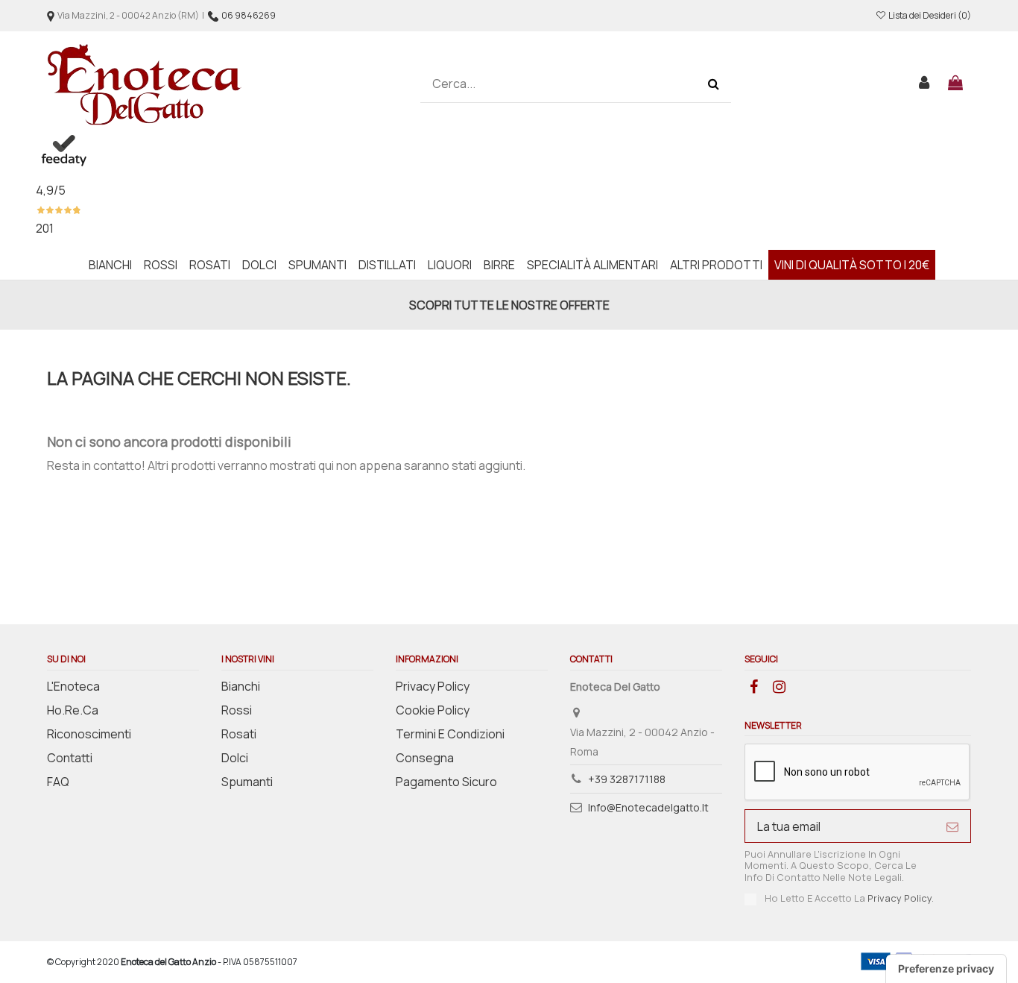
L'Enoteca (73, 686)
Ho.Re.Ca (72, 710)
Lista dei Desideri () (929, 15)
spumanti (247, 781)
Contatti (69, 758)
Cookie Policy (433, 710)
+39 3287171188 (627, 779)
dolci (234, 758)
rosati (238, 734)
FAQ (58, 781)
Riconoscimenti (89, 734)
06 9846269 (248, 15)
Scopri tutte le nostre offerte (509, 305)
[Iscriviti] (952, 826)
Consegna (425, 758)
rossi (236, 710)
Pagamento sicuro (446, 781)
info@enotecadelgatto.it (648, 807)
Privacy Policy (433, 686)
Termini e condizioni (450, 734)
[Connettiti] (925, 84)
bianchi (240, 686)
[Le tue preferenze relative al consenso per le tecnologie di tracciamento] (946, 969)
